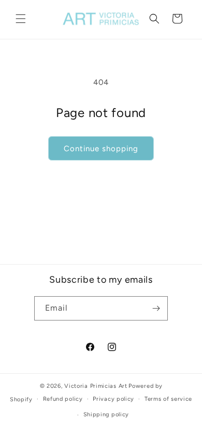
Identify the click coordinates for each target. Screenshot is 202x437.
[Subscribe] (156, 308)
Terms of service (168, 399)
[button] (20, 18)
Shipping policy (106, 414)
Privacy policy (113, 399)
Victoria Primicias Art (95, 386)
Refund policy (63, 399)
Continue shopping (101, 148)
